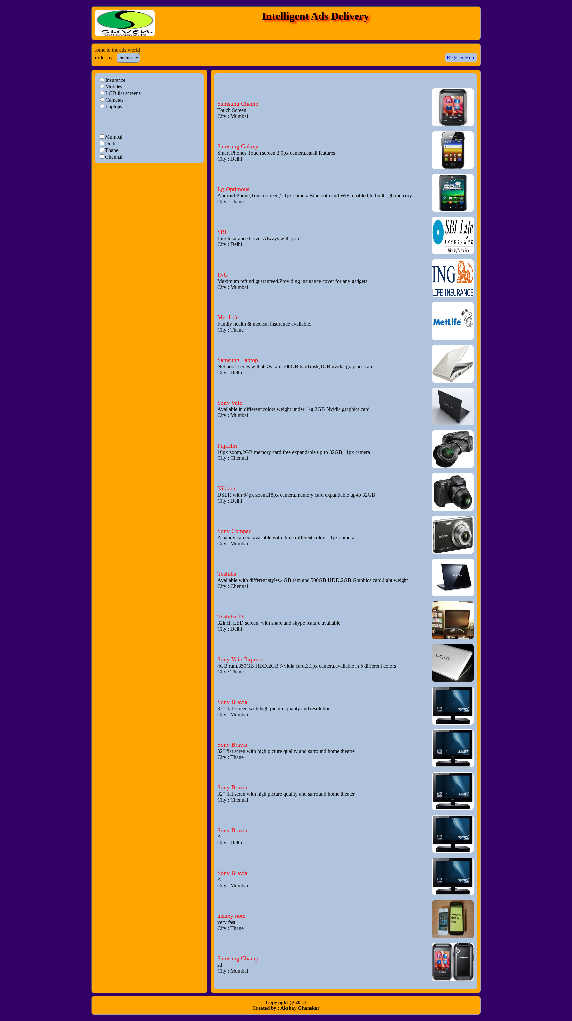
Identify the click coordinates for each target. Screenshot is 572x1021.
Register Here (461, 57)
